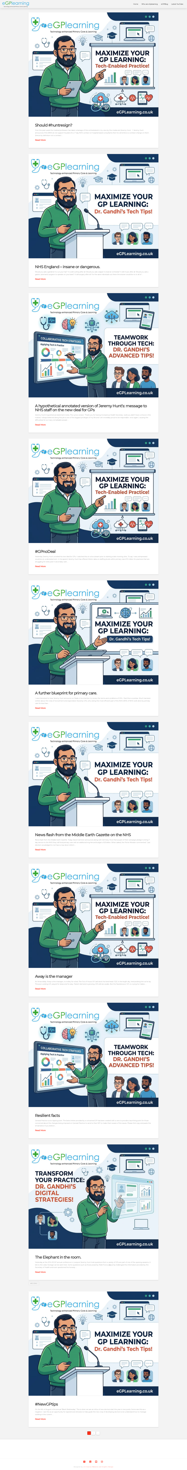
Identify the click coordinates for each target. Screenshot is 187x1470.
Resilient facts (47, 1115)
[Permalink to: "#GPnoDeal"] (93, 491)
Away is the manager (53, 976)
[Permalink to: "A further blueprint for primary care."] (93, 632)
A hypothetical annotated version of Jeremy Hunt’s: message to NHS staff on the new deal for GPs (91, 408)
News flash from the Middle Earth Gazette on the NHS (83, 834)
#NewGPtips (46, 1404)
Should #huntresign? (53, 125)
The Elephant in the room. (58, 1257)
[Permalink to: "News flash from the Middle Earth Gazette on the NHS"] (93, 774)
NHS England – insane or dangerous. (67, 266)
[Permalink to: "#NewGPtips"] (93, 1344)
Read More (40, 140)
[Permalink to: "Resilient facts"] (93, 1055)
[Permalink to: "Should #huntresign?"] (93, 64)
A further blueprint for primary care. (66, 693)
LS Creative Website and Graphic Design (98, 1467)
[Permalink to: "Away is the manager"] (93, 916)
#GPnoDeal (45, 551)
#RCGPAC (33, 1283)
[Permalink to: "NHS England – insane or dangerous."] (93, 206)
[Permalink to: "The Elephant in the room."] (93, 1196)
